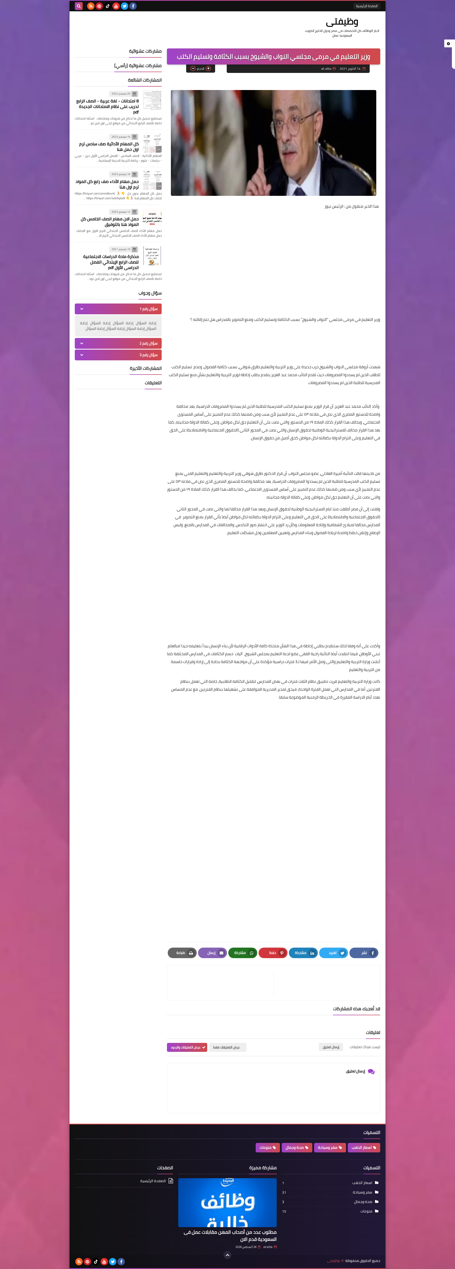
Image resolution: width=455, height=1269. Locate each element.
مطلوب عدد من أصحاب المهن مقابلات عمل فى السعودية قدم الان (230, 1235)
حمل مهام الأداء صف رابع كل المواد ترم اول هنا (107, 184)
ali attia (268, 1247)
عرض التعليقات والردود (186, 1047)
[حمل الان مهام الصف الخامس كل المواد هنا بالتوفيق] (152, 218)
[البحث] (79, 6)
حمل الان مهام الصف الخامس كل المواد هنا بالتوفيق (110, 221)
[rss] (91, 6)
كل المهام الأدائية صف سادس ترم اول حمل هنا (109, 146)
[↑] (227, 1255)
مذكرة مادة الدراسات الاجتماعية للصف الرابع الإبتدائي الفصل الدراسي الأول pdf (111, 261)
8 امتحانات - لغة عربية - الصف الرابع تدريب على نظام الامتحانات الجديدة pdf (107, 106)
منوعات (265, 1147)
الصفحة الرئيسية (367, 6)
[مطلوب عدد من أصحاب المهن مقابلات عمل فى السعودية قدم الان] (227, 1202)
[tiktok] (107, 6)
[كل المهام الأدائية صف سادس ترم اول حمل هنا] (152, 143)
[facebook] (133, 6)
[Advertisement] (273, 251)
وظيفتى (342, 21)
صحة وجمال (295, 1147)
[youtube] (116, 6)
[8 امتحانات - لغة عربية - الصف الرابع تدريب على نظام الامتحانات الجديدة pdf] (152, 100)
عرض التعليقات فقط (226, 1047)
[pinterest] (99, 6)
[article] (223, 982)
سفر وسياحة (328, 1147)
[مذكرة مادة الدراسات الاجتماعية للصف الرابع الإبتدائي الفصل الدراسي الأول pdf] (152, 255)
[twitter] (124, 6)
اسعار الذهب (362, 1147)
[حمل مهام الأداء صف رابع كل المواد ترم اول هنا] (152, 180)
